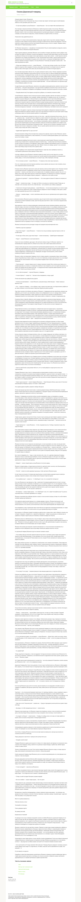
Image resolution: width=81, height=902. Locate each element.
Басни (37, 7)
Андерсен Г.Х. (23, 14)
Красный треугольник (23, 869)
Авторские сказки (24, 7)
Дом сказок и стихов (15, 2)
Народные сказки (13, 7)
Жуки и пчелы (21, 871)
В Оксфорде (21, 873)
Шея (19, 864)
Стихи (32, 7)
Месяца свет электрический (25, 867)
